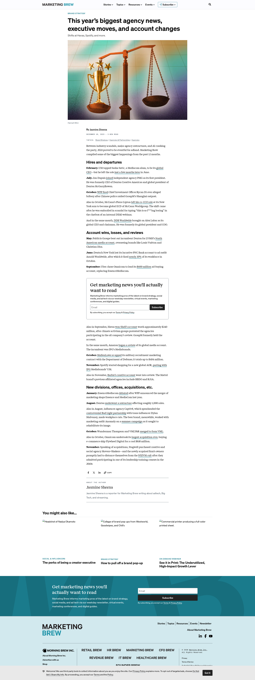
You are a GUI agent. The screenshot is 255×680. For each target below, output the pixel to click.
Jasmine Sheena (98, 129)
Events (149, 4)
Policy (110, 674)
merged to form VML (151, 431)
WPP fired (102, 192)
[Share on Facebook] (88, 473)
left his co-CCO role (142, 202)
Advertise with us (50, 659)
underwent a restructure (118, 403)
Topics (119, 4)
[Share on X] (94, 473)
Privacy (184, 658)
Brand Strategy (101, 140)
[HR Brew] (114, 650)
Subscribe (157, 307)
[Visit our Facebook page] (205, 636)
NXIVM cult (145, 455)
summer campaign (132, 421)
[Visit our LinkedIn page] (200, 636)
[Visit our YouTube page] (210, 636)
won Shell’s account (126, 326)
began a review (127, 345)
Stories (107, 4)
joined (109, 177)
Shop (44, 664)
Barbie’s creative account (121, 375)
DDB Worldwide (123, 220)
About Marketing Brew (199, 629)
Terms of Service (187, 662)
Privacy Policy (139, 671)
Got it (207, 672)
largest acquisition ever (145, 437)
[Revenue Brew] (102, 658)
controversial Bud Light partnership (106, 413)
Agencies (135, 140)
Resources (134, 4)
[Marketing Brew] (140, 650)
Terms (97, 674)
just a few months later (127, 172)
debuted (123, 393)
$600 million (144, 266)
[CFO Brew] (167, 650)
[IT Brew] (125, 658)
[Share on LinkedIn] (99, 473)
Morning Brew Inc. (198, 650)
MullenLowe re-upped (109, 355)
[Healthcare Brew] (152, 658)
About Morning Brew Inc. (54, 655)
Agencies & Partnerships (119, 140)
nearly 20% (135, 256)
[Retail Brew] (92, 650)
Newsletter (205, 623)
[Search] (209, 4)
